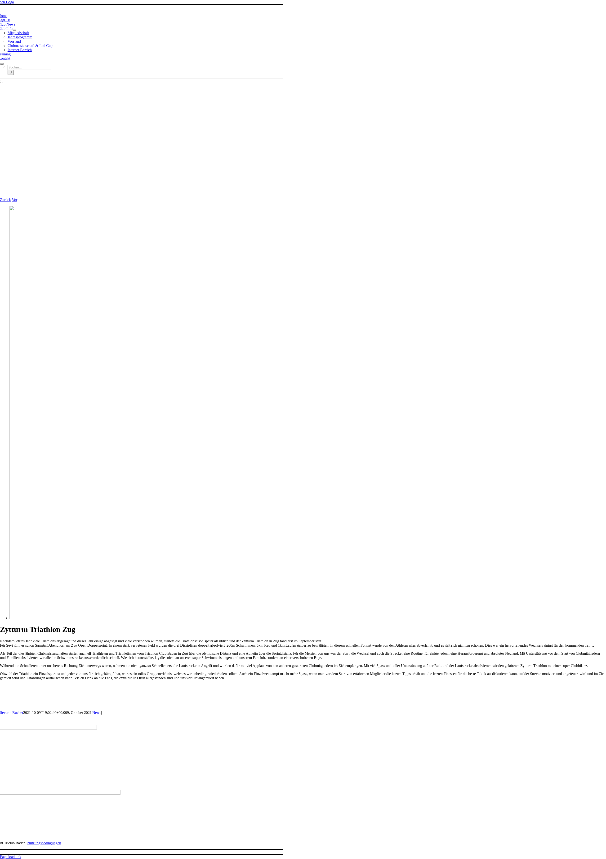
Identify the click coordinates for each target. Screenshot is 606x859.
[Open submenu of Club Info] (14, 30)
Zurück (5, 200)
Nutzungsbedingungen (44, 843)
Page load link (10, 857)
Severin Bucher (11, 713)
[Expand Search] (2, 64)
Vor (14, 200)
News (96, 713)
